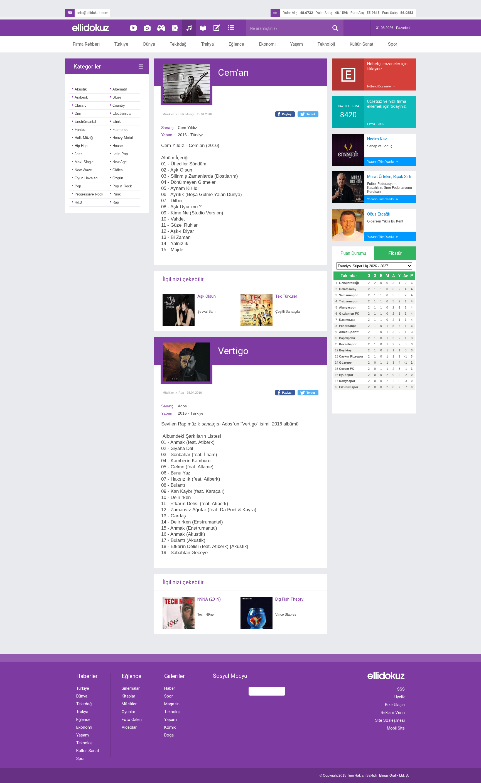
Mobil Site (396, 728)
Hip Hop (81, 146)
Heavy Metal (122, 138)
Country (118, 105)
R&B (78, 202)
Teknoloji (326, 44)
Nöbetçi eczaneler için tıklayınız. (387, 66)
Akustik (81, 89)
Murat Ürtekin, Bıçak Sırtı (389, 176)
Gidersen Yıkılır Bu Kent (385, 221)
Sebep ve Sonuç (379, 146)
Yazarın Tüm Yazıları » (382, 161)
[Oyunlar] (161, 27)
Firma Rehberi (86, 44)
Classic (81, 105)
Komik (170, 727)
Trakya (207, 44)
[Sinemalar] (175, 27)
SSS (401, 689)
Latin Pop (120, 154)
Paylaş (286, 114)
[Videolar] (133, 27)
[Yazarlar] (217, 27)
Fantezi (81, 130)
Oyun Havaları (86, 178)
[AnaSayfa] (90, 28)
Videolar (129, 727)
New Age (119, 162)
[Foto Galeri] (147, 27)
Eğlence (236, 44)
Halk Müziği (84, 138)
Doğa (169, 735)
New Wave (83, 170)
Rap (115, 202)
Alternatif (119, 89)
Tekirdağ (178, 44)
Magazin (172, 703)
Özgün (117, 178)
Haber (169, 688)
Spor (392, 44)
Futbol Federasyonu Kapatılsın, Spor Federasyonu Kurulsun (389, 188)
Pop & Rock (122, 186)
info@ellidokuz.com (92, 13)
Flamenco (120, 130)
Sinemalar (131, 688)
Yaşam (296, 44)
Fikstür (395, 253)
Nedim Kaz (377, 138)
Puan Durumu (353, 253)
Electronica (121, 113)
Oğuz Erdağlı (378, 214)
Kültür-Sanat (361, 44)
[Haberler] (231, 27)
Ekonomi (267, 44)
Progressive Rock (89, 194)
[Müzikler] (189, 27)
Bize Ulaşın (395, 704)
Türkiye (121, 44)
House (117, 146)
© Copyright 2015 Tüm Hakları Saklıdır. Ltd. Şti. (365, 775)
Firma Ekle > (375, 124)
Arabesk (81, 97)
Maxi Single (84, 162)
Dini (78, 113)
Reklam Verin (393, 712)
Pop (78, 186)
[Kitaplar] (203, 27)
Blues (117, 97)
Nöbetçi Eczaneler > (380, 86)
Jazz (78, 154)
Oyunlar (128, 711)
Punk (116, 194)
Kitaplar (128, 696)
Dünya (149, 44)
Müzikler (168, 114)
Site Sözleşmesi (390, 720)
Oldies (117, 170)
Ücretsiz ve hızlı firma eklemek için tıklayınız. (387, 104)
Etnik (116, 121)
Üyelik (399, 696)
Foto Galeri (132, 719)
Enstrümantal (85, 121)
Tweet (310, 114)
